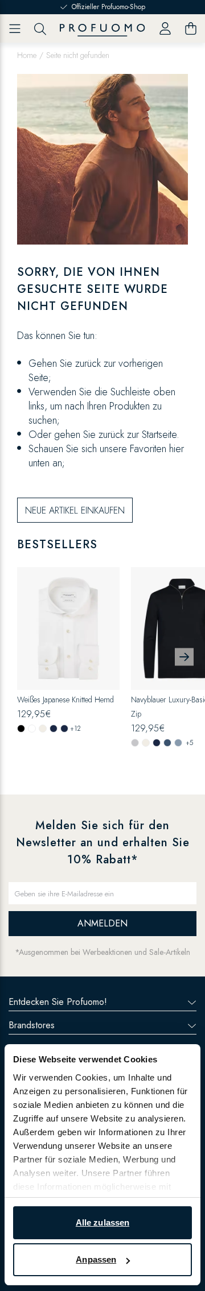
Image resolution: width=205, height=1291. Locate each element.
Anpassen (96, 1259)
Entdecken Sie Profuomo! (58, 1001)
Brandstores (32, 1025)
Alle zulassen (102, 1222)
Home (26, 55)
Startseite (159, 434)
